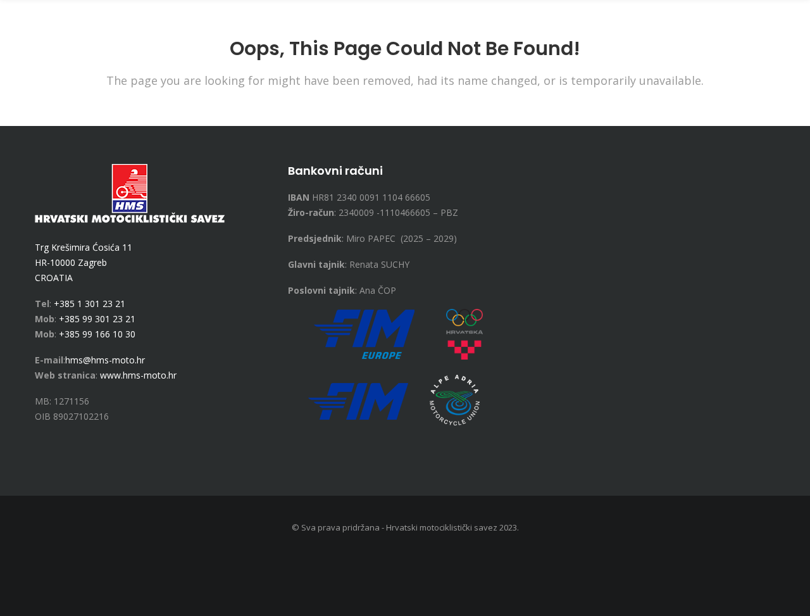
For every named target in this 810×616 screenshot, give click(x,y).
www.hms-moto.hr (138, 375)
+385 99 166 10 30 (97, 334)
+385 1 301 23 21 (89, 304)
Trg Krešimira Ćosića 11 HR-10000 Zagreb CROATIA (83, 262)
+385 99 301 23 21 (97, 319)
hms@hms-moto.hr (105, 360)
